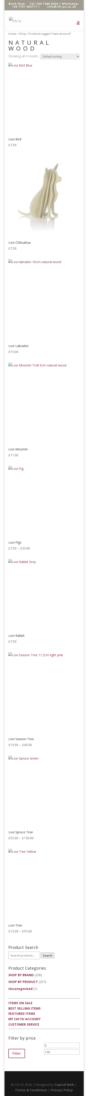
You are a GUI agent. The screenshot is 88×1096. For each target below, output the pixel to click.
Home (12, 34)
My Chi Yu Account (24, 1019)
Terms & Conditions (31, 1090)
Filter (16, 1053)
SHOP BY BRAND (21, 975)
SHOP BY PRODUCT (23, 982)
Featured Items (21, 1013)
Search (47, 955)
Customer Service (23, 1024)
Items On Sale (20, 1003)
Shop (22, 34)
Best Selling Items (24, 1008)
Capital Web (64, 1084)
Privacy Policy (62, 1090)
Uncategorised (20, 989)
